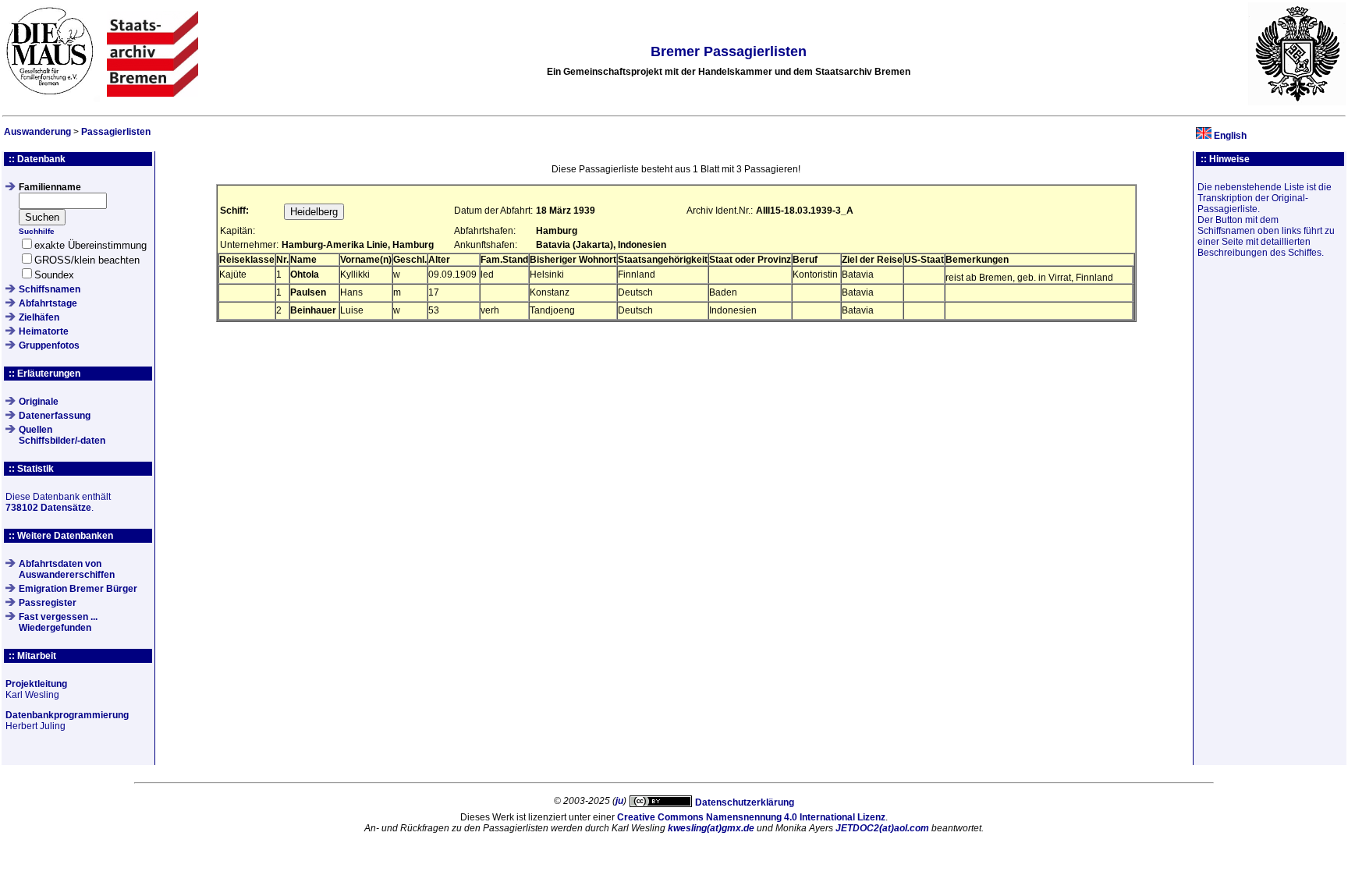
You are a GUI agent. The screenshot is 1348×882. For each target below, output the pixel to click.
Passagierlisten (116, 131)
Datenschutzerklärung (744, 802)
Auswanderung (37, 131)
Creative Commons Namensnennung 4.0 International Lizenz (751, 817)
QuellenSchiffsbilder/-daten (62, 435)
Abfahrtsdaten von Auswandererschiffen (67, 569)
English (1230, 135)
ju (619, 800)
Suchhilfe (37, 231)
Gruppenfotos (49, 345)
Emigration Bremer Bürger (78, 588)
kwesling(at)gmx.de (711, 828)
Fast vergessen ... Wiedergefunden (58, 622)
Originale (39, 401)
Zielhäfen (39, 317)
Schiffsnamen (49, 289)
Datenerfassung (54, 415)
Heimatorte (44, 331)
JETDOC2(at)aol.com (882, 828)
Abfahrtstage (48, 303)
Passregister (47, 602)
